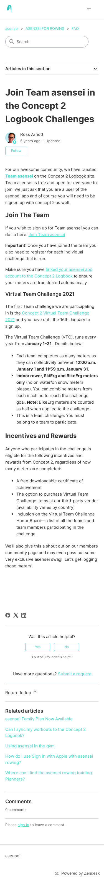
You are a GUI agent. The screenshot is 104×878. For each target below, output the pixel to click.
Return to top (18, 692)
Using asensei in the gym (30, 746)
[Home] (10, 10)
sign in (23, 825)
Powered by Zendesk (80, 873)
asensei (12, 28)
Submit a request (75, 673)
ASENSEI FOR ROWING (45, 28)
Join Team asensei (47, 234)
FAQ (75, 28)
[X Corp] (15, 615)
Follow (16, 151)
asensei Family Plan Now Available (39, 718)
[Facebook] (7, 615)
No (66, 647)
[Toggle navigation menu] (89, 10)
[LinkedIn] (23, 615)
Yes (37, 647)
